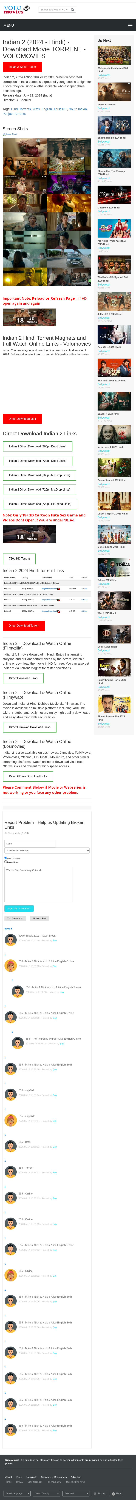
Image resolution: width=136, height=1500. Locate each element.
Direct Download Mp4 (22, 418)
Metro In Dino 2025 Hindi (111, 547)
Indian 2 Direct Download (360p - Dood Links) (37, 446)
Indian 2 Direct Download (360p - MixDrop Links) (39, 475)
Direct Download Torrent (24, 625)
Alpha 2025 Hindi (107, 104)
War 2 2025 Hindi (107, 613)
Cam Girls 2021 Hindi (109, 347)
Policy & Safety (54, 1482)
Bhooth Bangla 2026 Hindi (112, 137)
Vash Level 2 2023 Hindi (111, 447)
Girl (54, 966)
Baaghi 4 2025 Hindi (108, 413)
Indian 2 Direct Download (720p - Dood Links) (37, 460)
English (46, 109)
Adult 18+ (60, 109)
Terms (9, 1482)
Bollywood (103, 74)
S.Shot (84, 589)
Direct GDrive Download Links (28, 776)
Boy (55, 940)
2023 (36, 109)
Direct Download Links (23, 678)
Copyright (31, 1477)
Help (118, 1493)
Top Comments (15, 918)
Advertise (76, 1477)
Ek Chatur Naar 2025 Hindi (112, 380)
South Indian (78, 109)
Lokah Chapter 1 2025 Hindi (113, 513)
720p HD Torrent (19, 558)
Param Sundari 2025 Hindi (112, 480)
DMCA (19, 1482)
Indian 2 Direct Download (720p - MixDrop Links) (39, 489)
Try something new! (75, 1482)
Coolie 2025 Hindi (107, 646)
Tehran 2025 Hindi (107, 580)
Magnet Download (49, 589)
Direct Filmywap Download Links (29, 727)
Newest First (39, 918)
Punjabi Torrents (14, 113)
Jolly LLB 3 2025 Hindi (110, 314)
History (101, 1493)
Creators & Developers (54, 1477)
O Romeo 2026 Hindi (109, 207)
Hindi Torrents (21, 109)
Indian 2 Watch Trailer (22, 66)
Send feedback (34, 1482)
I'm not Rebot (12, 862)
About (8, 1477)
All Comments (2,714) (16, 833)
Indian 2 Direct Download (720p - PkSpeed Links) (40, 503)
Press (19, 1477)
